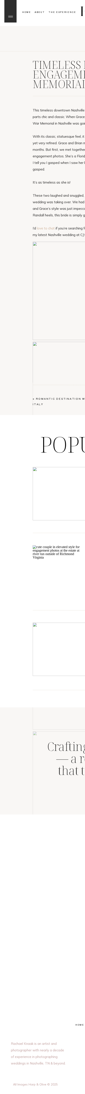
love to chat (46, 228)
